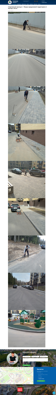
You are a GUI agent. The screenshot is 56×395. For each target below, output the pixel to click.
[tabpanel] (24, 390)
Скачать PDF (24, 390)
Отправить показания (54, 393)
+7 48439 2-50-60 (44, 2)
